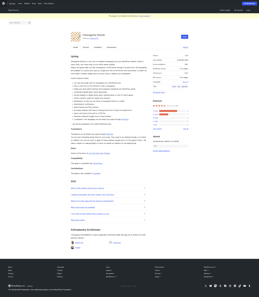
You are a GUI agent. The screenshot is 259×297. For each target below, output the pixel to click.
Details (75, 47)
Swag (157, 277)
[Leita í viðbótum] (30, 23)
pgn (179, 86)
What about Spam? (78, 220)
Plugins (59, 273)
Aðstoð (185, 47)
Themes (60, 270)
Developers (110, 273)
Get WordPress (249, 3)
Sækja (185, 37)
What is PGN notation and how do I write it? (87, 188)
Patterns (60, 277)
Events (157, 270)
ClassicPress (97, 163)
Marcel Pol (94, 38)
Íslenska (30, 286)
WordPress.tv (111, 277)
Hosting (10, 273)
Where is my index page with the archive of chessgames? (92, 201)
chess (174, 86)
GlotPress (124, 119)
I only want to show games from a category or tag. (90, 214)
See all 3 (185, 82)
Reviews (86, 47)
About (10, 267)
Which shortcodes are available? (83, 207)
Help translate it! (144, 16)
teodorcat (117, 243)
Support (108, 270)
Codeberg (96, 173)
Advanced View (159, 92)
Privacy (10, 277)
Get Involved (159, 267)
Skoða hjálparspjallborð (161, 151)
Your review (157, 129)
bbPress (207, 273)
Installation (98, 47)
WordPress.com (210, 267)
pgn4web (184, 86)
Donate (158, 273)
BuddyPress (209, 277)
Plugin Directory (13, 10)
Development (112, 47)
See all (185, 129)
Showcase (60, 267)
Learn (108, 267)
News (10, 270)
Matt (206, 270)
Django (77, 247)
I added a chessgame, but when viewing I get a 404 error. (92, 195)
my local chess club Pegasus (99, 153)
